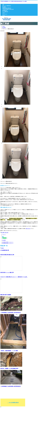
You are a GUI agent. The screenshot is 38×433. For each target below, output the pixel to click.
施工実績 (4, 6)
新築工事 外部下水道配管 (5, 294)
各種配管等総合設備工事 (6, 8)
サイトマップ (4, 14)
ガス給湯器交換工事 (4, 250)
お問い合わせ (28, 228)
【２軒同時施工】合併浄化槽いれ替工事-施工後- (10, 386)
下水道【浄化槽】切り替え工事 (7, 9)
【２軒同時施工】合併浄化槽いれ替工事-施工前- (10, 312)
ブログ (3, 12)
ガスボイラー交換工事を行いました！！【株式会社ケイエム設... (13, 276)
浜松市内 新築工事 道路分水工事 (7, 254)
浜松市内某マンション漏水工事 (7, 272)
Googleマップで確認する (5, 427)
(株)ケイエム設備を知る (6, 5)
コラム (3, 15)
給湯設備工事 (4, 10)
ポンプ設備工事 (5, 11)
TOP (3, 4)
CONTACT (3, 21)
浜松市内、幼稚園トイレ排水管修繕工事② (9, 368)
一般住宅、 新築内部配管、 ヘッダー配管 (9, 350)
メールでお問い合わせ (13, 402)
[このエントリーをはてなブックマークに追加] (2, 237)
